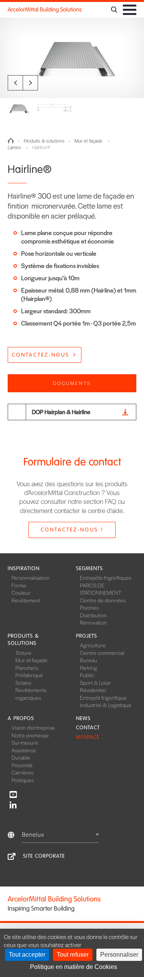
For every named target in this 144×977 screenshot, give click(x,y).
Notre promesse (30, 735)
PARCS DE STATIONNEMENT (100, 589)
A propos (21, 718)
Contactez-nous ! (72, 529)
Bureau (88, 660)
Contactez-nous (41, 355)
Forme (19, 585)
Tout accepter (27, 954)
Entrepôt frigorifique (103, 697)
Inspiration (24, 568)
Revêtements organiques (30, 693)
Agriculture (93, 645)
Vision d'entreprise (33, 727)
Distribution (93, 615)
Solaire (23, 682)
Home (11, 141)
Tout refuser (73, 954)
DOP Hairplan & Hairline (61, 412)
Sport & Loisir (95, 682)
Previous (15, 82)
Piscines (89, 607)
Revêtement (26, 600)
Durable (21, 757)
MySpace (87, 737)
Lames (14, 147)
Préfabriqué (29, 675)
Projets (86, 636)
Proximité (22, 765)
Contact (88, 727)
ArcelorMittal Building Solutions (45, 9)
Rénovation (93, 622)
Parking (88, 667)
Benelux (33, 834)
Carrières (22, 772)
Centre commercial (102, 652)
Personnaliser (119, 954)
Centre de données (103, 600)
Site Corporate (44, 856)
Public (87, 675)
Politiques (23, 780)
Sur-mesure (25, 742)
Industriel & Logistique (105, 705)
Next (30, 82)
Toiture (23, 652)
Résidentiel (93, 690)
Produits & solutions (44, 141)
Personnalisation (31, 577)
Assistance (24, 750)
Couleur (21, 592)
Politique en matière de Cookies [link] (73, 967)
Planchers (26, 667)
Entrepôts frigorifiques (105, 577)
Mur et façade (88, 141)
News (83, 718)
